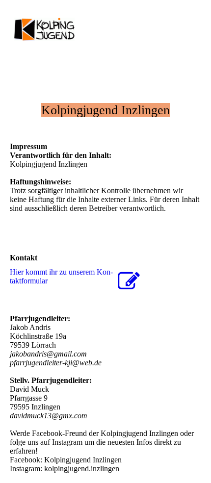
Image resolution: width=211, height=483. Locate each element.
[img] (50, 30)
